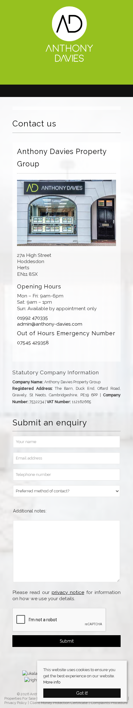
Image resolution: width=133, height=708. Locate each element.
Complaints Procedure (109, 703)
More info (51, 682)
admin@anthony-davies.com (49, 324)
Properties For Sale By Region (28, 699)
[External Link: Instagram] (72, 75)
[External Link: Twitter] (69, 75)
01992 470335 (32, 318)
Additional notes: (29, 510)
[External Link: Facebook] (66, 75)
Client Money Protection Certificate (59, 703)
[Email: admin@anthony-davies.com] (63, 75)
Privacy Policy (15, 703)
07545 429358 (33, 342)
